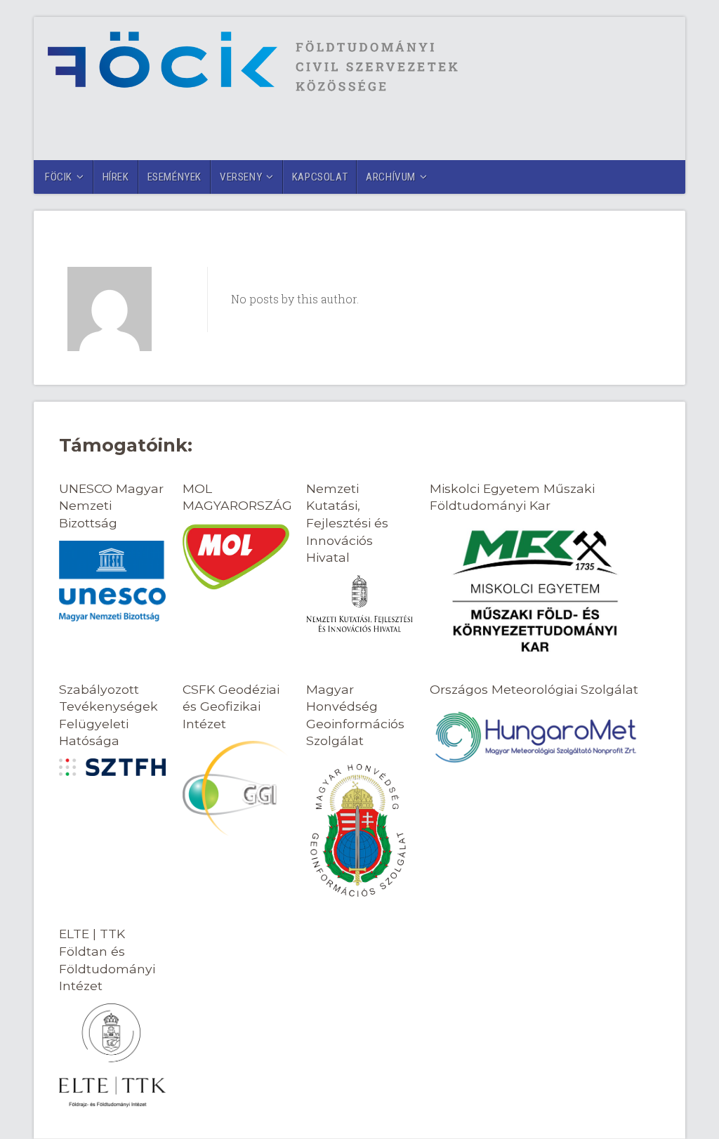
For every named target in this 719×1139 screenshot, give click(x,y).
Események (174, 177)
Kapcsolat (320, 177)
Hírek (116, 177)
